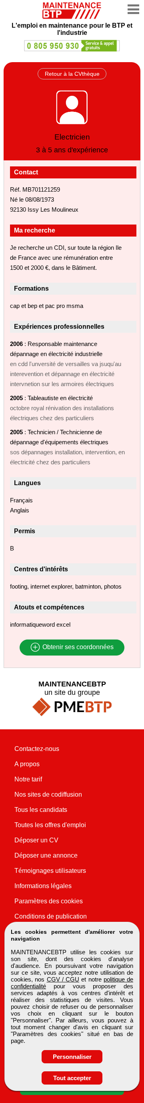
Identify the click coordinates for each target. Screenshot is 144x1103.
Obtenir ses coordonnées (77, 647)
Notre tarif (28, 779)
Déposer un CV (36, 840)
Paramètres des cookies (48, 901)
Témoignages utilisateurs (50, 870)
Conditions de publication (50, 916)
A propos (27, 764)
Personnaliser (72, 1056)
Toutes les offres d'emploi (50, 825)
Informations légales (43, 885)
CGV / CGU (63, 979)
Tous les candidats (40, 809)
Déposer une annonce (46, 855)
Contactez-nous (36, 748)
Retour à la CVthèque (72, 74)
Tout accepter (72, 1078)
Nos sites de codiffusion (48, 794)
